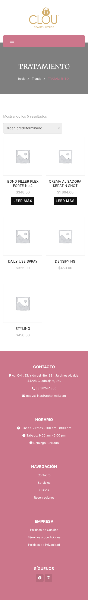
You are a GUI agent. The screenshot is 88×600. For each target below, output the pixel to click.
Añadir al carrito (23, 233)
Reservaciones (44, 497)
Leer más (22, 201)
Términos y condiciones (44, 537)
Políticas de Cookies (44, 530)
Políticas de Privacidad (44, 544)
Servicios (44, 482)
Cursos (44, 490)
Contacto (44, 475)
